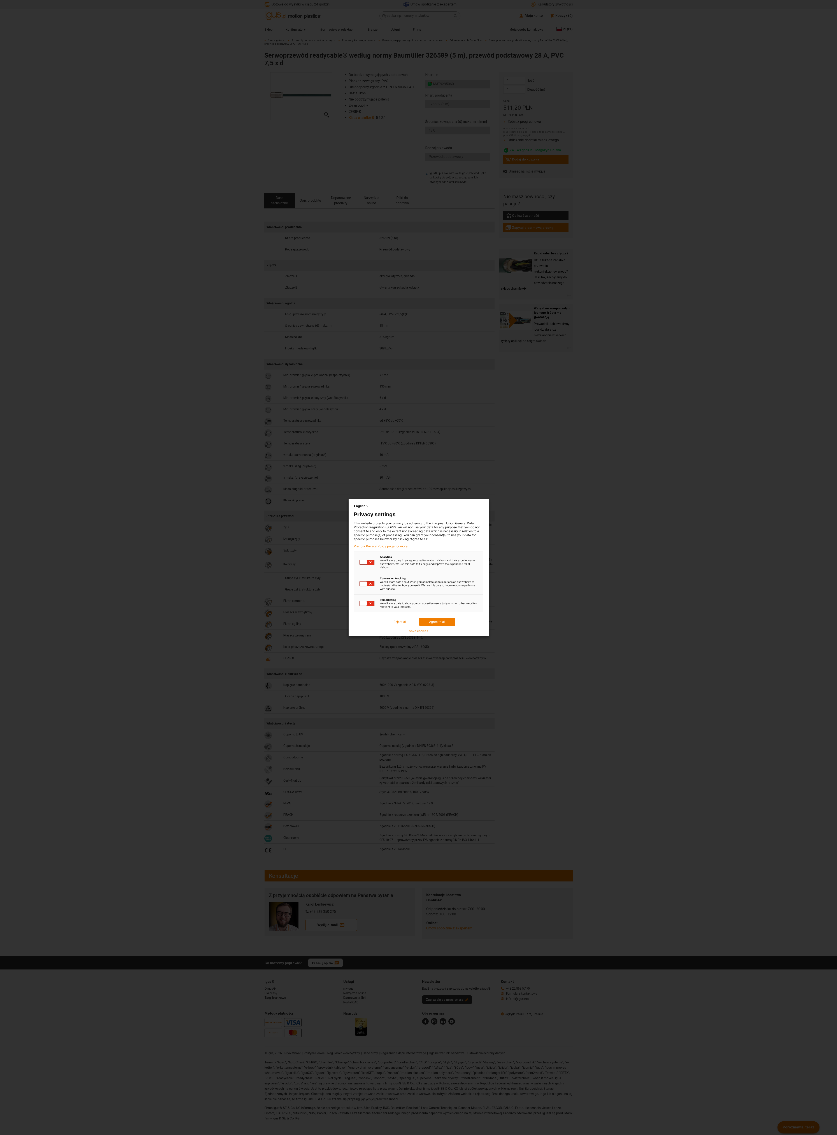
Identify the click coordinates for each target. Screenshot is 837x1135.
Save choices (418, 631)
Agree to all (437, 622)
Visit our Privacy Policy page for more (380, 546)
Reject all (399, 622)
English (359, 506)
